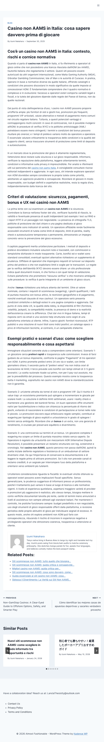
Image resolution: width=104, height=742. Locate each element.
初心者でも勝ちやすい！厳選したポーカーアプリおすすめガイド (76, 645)
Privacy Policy (15, 707)
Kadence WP (81, 733)
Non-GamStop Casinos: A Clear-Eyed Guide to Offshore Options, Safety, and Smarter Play (24, 604)
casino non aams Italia (44, 168)
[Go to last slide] (7, 650)
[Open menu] (98, 5)
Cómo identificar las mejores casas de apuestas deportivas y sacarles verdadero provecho (78, 604)
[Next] (96, 650)
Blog (10, 23)
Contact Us (14, 703)
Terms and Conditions (20, 712)
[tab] (46, 669)
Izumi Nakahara (17, 41)
